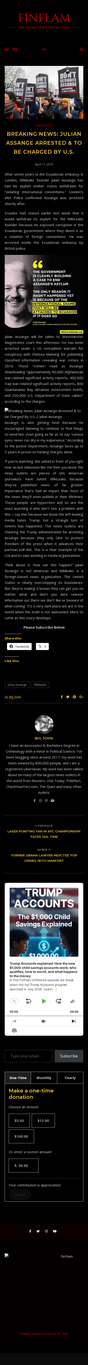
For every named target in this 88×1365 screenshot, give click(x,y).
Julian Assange (17, 685)
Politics (44, 126)
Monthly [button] (44, 1077)
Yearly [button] (70, 1077)
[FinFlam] (44, 21)
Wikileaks (40, 685)
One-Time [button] (18, 1077)
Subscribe (69, 1056)
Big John (15, 697)
